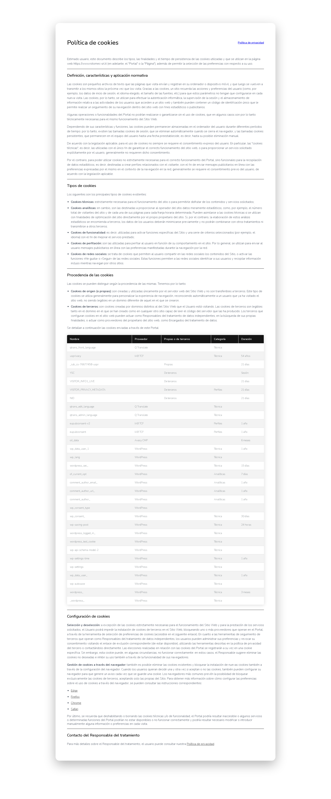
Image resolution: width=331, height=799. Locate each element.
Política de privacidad (251, 42)
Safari (74, 709)
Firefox (75, 697)
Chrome (76, 703)
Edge (74, 691)
